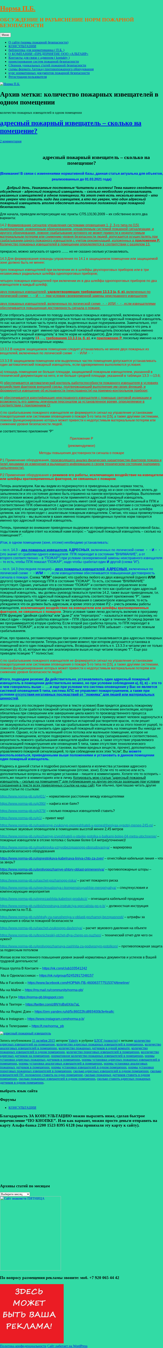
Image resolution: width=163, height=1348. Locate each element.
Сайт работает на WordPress (67, 1346)
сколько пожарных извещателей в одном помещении (57, 1079)
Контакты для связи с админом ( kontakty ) (39, 57)
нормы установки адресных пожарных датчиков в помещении (77, 1057)
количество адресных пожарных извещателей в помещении (99, 1044)
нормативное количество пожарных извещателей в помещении (97, 1056)
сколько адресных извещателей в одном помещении (111, 1071)
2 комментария (10, 141)
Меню (5, 35)
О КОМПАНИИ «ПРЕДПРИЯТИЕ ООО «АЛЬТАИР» (48, 54)
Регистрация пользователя (27, 77)
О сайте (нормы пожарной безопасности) (38, 42)
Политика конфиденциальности (23, 1346)
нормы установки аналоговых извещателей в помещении (60, 1063)
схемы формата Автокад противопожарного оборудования (51, 69)
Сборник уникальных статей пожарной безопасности (47, 65)
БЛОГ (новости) (106, 1040)
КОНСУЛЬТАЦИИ (22, 46)
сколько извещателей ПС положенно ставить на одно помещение (80, 1073)
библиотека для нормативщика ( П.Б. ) (36, 50)
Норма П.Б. (17, 8)
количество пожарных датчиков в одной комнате (94, 1048)
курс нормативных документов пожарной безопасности (49, 73)
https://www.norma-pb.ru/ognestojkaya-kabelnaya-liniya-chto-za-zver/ (52, 858)
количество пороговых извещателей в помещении (102, 1052)
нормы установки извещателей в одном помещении (88, 1067)
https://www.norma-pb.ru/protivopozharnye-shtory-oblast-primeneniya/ (52, 869)
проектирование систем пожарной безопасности (43, 61)
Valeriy (73, 1040)
